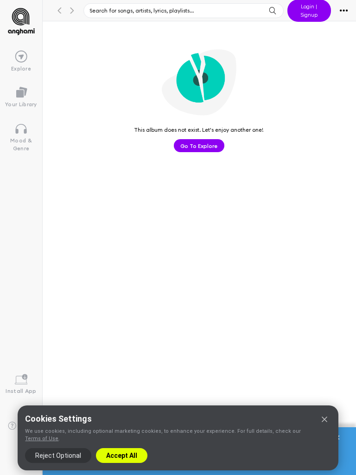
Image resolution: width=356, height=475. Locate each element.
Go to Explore (198, 145)
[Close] (324, 419)
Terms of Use (41, 439)
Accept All (121, 455)
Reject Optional (58, 455)
